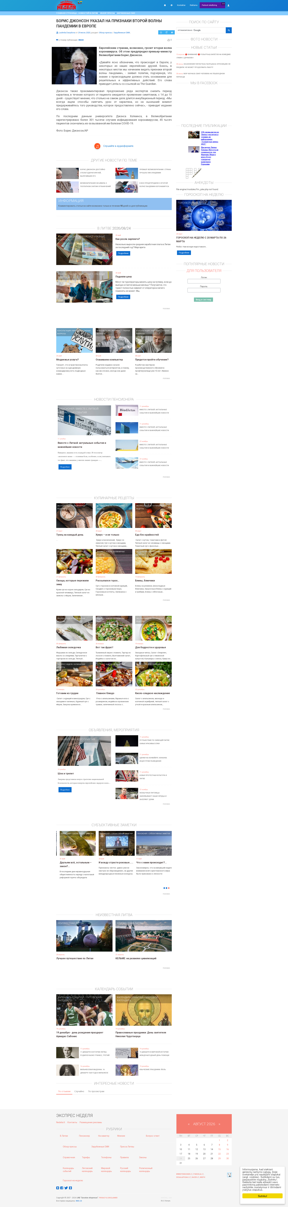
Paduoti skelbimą (209, 5)
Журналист (86, 236)
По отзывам (64, 1091)
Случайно (79, 1091)
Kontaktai (181, 5)
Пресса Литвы (127, 1146)
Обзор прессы (107, 13)
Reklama (193, 5)
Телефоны (106, 1157)
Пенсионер (66, 408)
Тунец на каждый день (69, 534)
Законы (143, 1157)
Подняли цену (124, 276)
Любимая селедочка (68, 647)
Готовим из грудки (67, 693)
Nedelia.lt (60, 1122)
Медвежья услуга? (67, 359)
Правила (124, 1157)
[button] (61, 848)
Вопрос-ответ (153, 1136)
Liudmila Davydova (67, 32)
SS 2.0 (79, 1201)
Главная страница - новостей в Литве (77, 13)
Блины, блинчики (145, 580)
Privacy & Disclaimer (108, 1198)
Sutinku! (262, 1196)
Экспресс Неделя (64, 506)
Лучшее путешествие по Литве (74, 958)
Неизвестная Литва (71, 923)
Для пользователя (204, 271)
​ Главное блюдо (105, 693)
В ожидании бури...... (108, 862)
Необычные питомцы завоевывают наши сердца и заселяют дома (153, 796)
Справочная (69, 1157)
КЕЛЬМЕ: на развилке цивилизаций (136, 958)
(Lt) (223, 3)
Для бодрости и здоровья (150, 647)
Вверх (202, 1177)
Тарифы (86, 1157)
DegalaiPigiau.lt (183, 1177)
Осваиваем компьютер (109, 359)
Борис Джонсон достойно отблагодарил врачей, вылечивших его (92, 173)
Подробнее (123, 253)
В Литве (64, 1136)
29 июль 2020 (84, 32)
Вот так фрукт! (104, 647)
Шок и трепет (66, 773)
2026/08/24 (121, 228)
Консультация (67, 236)
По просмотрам (96, 1091)
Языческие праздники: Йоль (153, 1070)
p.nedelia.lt (198, 1174)
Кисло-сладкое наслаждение (152, 693)
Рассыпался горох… (107, 580)
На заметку (103, 1136)
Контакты (72, 1122)
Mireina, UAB (166, 1198)
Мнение (121, 1136)
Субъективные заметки (80, 833)
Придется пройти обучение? (152, 359)
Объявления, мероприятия (77, 739)
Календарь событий (71, 997)
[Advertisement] (114, 317)
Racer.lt (195, 1177)
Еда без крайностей (147, 534)
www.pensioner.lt (184, 1174)
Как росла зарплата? (128, 239)
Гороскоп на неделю (192, 202)
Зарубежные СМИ (126, 13)
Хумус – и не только (107, 534)
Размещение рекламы (91, 1122)
